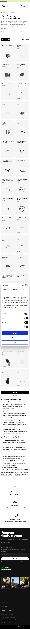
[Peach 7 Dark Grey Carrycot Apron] (22, 282)
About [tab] (24, 289)
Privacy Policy (12, 617)
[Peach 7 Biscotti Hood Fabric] (22, 225)
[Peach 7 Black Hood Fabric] (22, 129)
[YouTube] (12, 622)
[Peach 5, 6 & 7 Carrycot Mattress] (22, 53)
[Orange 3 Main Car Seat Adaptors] (8, 129)
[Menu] (26, 6)
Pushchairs (7, 12)
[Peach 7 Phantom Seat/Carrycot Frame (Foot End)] (8, 244)
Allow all (15, 333)
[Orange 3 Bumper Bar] (22, 168)
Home (2, 12)
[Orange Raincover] (8, 72)
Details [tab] (15, 289)
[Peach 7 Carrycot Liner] (8, 110)
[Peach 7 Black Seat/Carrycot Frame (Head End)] (22, 148)
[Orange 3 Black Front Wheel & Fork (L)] (22, 206)
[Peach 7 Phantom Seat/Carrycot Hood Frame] (8, 187)
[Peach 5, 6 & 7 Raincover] (8, 53)
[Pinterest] (9, 622)
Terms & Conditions (5, 617)
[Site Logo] (6, 6)
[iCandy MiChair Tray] (22, 359)
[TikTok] (15, 622)
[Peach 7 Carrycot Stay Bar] (8, 91)
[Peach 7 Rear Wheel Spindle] (8, 206)
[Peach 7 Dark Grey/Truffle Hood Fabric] (8, 148)
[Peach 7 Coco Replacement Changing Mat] (8, 263)
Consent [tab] (5, 289)
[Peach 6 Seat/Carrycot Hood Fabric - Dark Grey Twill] (22, 263)
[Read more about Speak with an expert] (15, 518)
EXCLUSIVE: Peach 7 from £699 (17, 1)
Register (15, 558)
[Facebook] (7, 622)
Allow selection (15, 337)
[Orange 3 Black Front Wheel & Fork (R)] (22, 187)
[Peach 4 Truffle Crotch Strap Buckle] (22, 91)
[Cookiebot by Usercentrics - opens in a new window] (22, 285)
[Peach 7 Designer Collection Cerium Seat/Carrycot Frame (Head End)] (8, 282)
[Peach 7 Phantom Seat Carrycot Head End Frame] (8, 168)
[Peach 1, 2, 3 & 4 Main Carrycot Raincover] (22, 72)
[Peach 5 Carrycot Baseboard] (8, 378)
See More (17, 392)
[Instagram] (2, 622)
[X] (4, 622)
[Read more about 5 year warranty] (15, 490)
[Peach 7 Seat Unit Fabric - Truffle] (8, 359)
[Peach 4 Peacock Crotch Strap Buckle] (22, 244)
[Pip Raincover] (22, 110)
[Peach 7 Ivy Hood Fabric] (22, 378)
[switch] (26, 318)
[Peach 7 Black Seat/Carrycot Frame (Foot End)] (8, 225)
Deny (15, 342)
